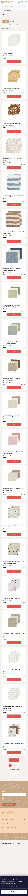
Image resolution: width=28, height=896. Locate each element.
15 (18, 765)
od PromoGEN (22, 837)
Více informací (11, 883)
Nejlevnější (5, 21)
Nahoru (15, 773)
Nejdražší (12, 21)
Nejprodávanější (6, 25)
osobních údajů (18, 798)
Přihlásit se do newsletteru (9, 804)
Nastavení (14, 887)
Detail (14, 61)
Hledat (24, 6)
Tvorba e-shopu (16, 837)
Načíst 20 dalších (14, 760)
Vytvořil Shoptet (6, 837)
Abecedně (15, 25)
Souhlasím (14, 892)
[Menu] (26, 2)
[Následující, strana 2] (14, 765)
